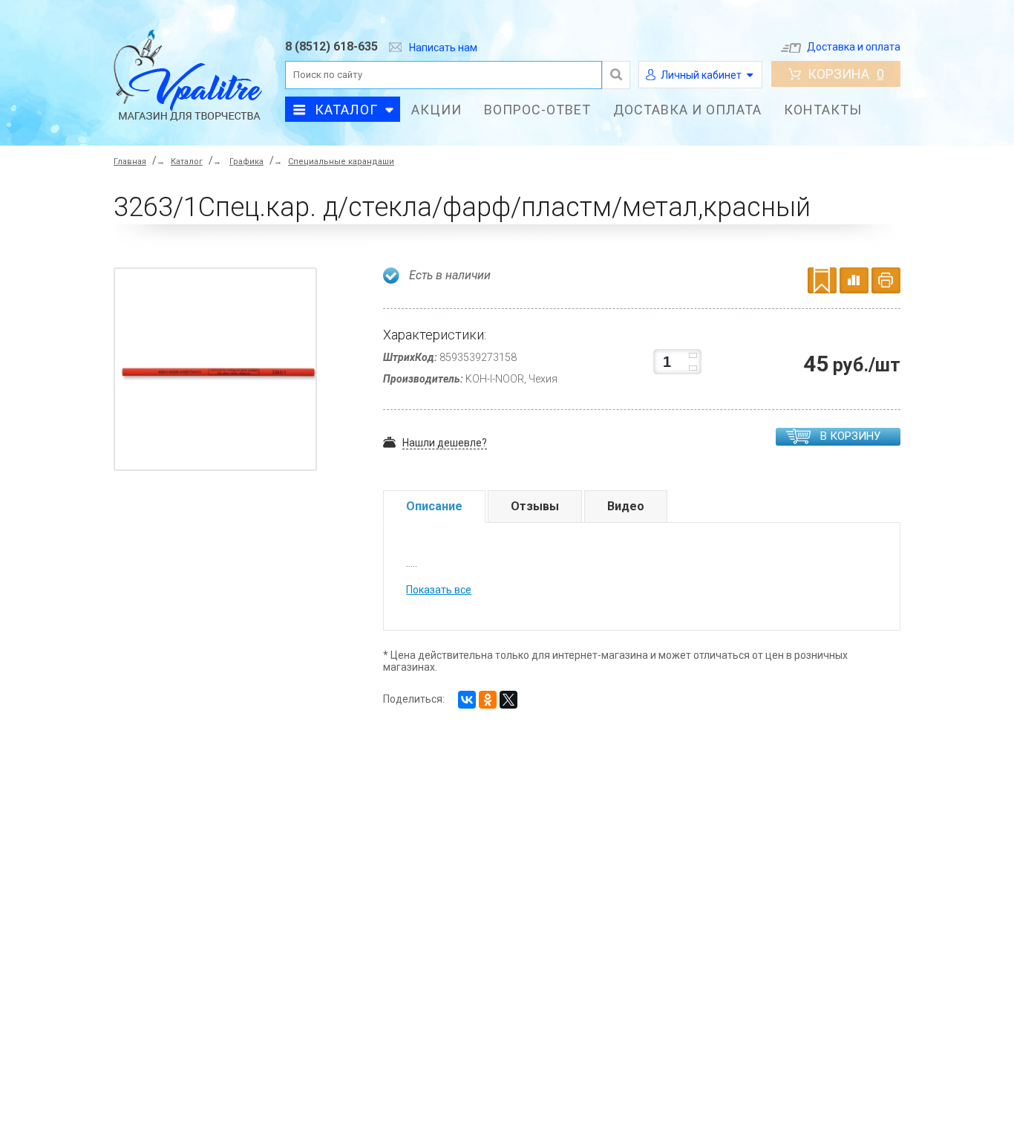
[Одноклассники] (488, 700)
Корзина (846, 74)
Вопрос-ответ (537, 109)
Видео (625, 506)
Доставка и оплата (853, 47)
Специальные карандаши (341, 161)
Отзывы (535, 506)
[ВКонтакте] (467, 700)
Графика (246, 161)
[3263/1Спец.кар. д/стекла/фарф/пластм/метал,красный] (219, 372)
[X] (508, 700)
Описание (434, 506)
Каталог (346, 109)
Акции (436, 109)
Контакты (823, 109)
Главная (130, 161)
